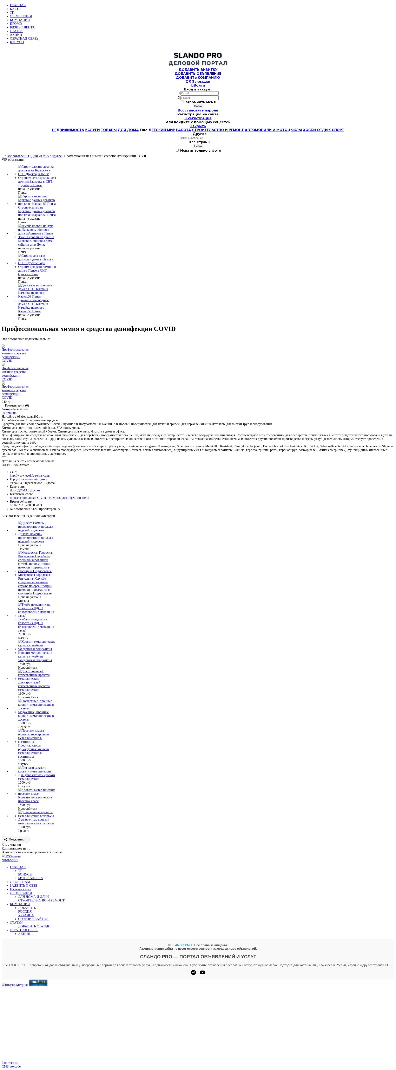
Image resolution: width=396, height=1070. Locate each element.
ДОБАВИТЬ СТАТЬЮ (34, 926)
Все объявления (18, 156)
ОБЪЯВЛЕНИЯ (21, 16)
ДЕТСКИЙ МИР (161, 130)
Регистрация (198, 118)
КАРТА (15, 9)
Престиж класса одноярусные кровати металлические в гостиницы (33, 751)
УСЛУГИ (92, 130)
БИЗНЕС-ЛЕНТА (22, 27)
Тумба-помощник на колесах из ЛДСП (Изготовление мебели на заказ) (36, 625)
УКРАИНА (26, 915)
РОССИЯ (25, 911)
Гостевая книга (20, 889)
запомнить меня (200, 102)
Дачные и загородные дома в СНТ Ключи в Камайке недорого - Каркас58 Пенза (33, 305)
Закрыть (198, 126)
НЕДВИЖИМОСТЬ (68, 130)
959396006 (9, 413)
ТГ (12, 12)
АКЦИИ (16, 34)
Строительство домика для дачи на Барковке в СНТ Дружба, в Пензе (37, 181)
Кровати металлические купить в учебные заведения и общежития (35, 656)
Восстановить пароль (198, 110)
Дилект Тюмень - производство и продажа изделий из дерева (35, 537)
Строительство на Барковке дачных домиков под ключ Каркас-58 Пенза (37, 211)
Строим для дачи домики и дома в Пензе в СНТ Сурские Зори (37, 270)
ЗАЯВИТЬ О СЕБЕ (23, 885)
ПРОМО (16, 23)
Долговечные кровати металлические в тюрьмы (36, 821)
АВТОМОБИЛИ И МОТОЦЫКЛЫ (273, 130)
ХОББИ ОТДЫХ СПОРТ (323, 130)
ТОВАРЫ (109, 130)
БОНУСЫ (17, 42)
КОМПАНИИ (20, 20)
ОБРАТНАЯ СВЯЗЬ (24, 38)
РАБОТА (183, 130)
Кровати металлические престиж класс (35, 799)
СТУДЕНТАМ (20, 882)
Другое (57, 156)
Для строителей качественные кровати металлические (34, 686)
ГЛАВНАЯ (18, 5)
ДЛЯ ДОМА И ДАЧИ (33, 896)
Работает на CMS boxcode (11, 1064)
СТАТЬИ (16, 31)
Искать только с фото (200, 150)
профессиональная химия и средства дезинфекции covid (49, 497)
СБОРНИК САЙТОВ (33, 919)
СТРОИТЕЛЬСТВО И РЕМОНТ (218, 130)
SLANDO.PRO (181, 945)
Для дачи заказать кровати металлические (36, 777)
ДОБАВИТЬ (27, 907)
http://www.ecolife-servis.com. (30, 475)
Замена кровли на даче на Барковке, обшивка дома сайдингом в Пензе (36, 240)
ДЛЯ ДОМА (128, 130)
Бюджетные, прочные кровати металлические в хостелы (36, 715)
